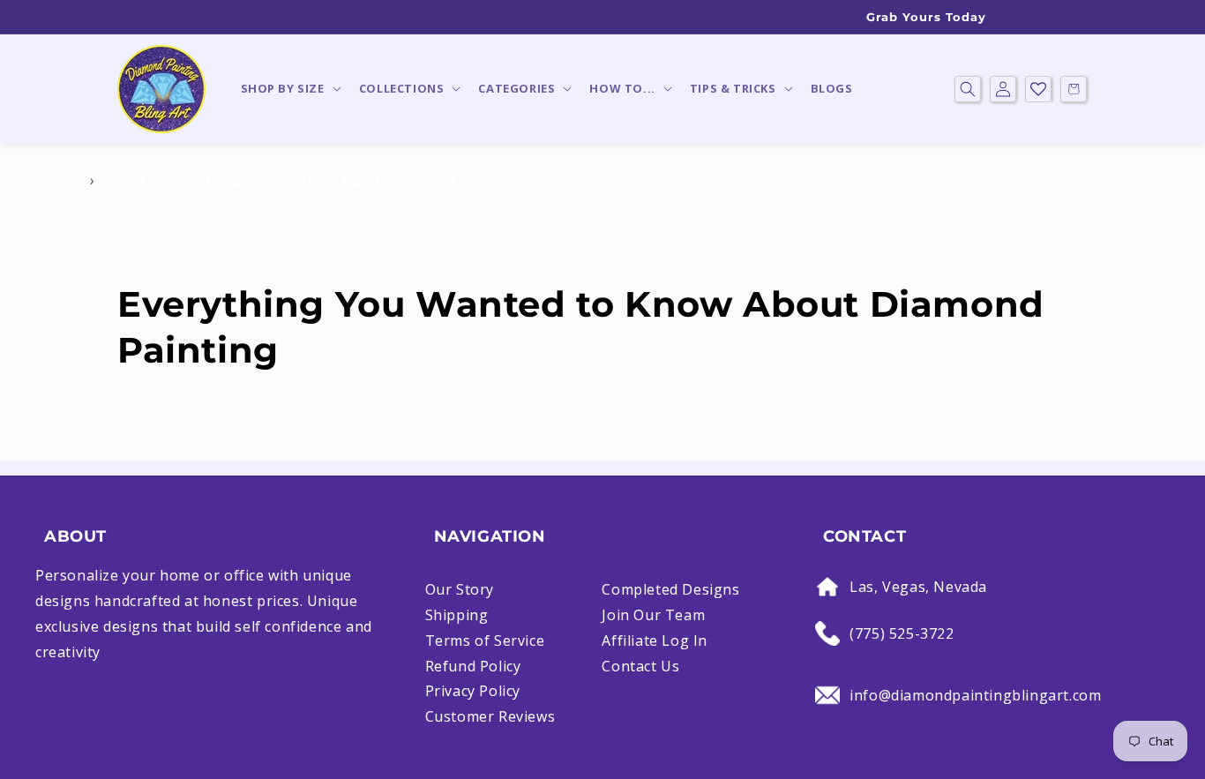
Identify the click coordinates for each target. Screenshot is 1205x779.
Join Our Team (653, 615)
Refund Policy (473, 666)
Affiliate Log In (654, 640)
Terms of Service (485, 640)
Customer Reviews (490, 716)
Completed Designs (670, 589)
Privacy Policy (472, 690)
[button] (289, 89)
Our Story (459, 589)
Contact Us (640, 666)
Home (65, 180)
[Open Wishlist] (1038, 89)
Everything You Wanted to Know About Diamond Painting (310, 180)
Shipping (457, 615)
